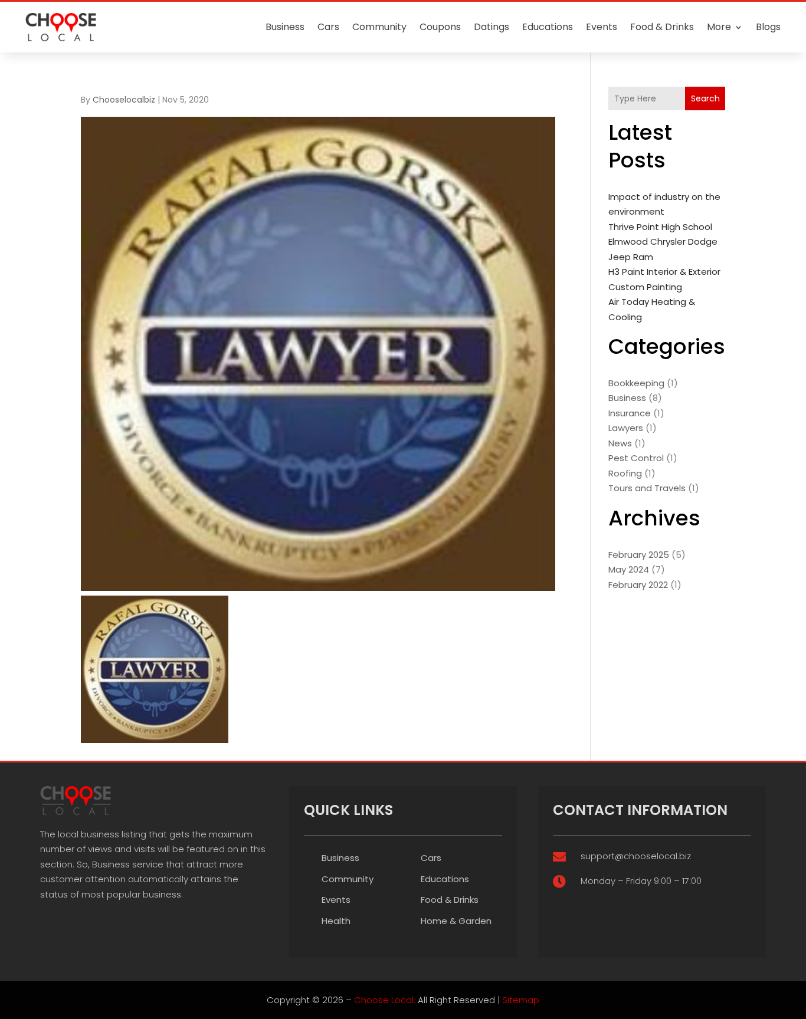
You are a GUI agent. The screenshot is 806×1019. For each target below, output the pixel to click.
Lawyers (625, 428)
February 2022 (638, 584)
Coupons (440, 27)
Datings (491, 27)
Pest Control (636, 458)
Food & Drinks (662, 27)
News (620, 443)
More (719, 27)
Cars (328, 27)
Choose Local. (384, 1000)
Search (705, 98)
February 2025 (638, 554)
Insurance (629, 413)
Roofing (625, 473)
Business (285, 27)
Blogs (768, 27)
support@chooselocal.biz (636, 856)
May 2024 (628, 569)
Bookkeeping (636, 383)
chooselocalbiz (124, 100)
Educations (547, 27)
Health (336, 921)
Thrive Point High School (660, 227)
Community (379, 27)
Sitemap (520, 1000)
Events (601, 27)
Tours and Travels (647, 488)
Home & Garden (456, 921)
